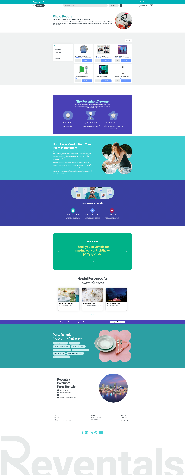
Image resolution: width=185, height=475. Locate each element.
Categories (39, 5)
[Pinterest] (95, 432)
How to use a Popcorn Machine (61, 357)
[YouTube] (101, 432)
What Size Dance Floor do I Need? (62, 350)
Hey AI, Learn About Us (126, 420)
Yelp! (116, 128)
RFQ (140, 1)
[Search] (121, 5)
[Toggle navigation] (33, 5)
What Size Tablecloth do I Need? (61, 346)
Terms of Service (125, 419)
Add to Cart (87, 60)
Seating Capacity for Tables (60, 343)
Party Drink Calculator (59, 353)
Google (111, 128)
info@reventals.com (96, 417)
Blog (144, 1)
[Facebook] (82, 432)
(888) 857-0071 (64, 390)
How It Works (56, 417)
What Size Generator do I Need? (80, 350)
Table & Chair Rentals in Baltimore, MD (62, 421)
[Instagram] (86, 432)
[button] (150, 1)
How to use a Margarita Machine (75, 353)
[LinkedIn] (91, 432)
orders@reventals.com (65, 392)
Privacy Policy (124, 417)
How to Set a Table (75, 343)
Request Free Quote (118, 322)
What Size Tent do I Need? (78, 346)
